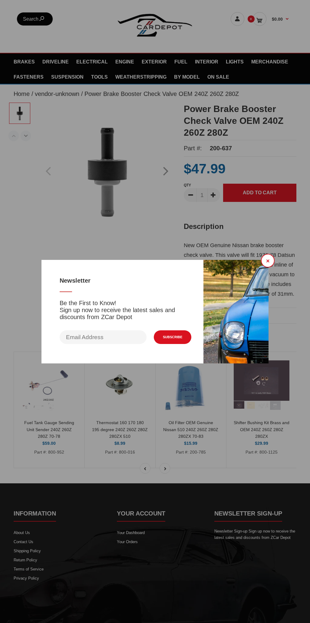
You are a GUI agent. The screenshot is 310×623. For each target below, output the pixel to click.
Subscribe (172, 337)
